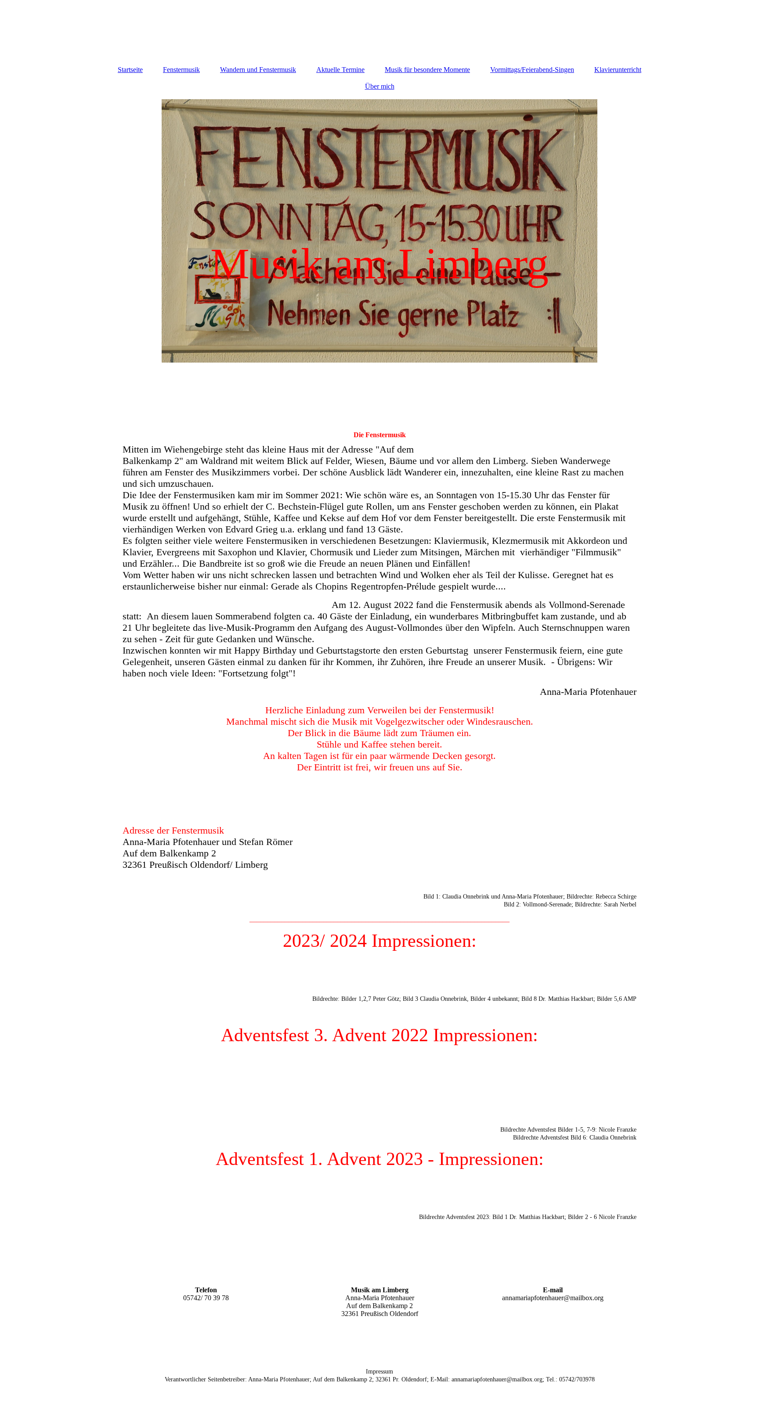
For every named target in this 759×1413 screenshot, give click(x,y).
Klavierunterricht (617, 69)
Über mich (379, 86)
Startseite (130, 69)
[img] (379, 231)
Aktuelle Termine (340, 69)
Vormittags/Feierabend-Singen (532, 69)
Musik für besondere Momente (427, 69)
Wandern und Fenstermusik (258, 69)
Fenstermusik (181, 69)
